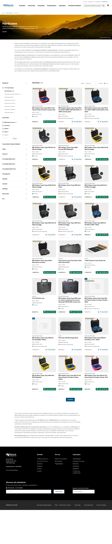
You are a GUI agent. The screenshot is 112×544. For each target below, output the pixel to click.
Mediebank (76, 468)
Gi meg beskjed (77, 121)
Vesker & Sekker (9, 13)
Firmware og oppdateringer (77, 472)
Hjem (3, 13)
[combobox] (94, 5)
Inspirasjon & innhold (78, 461)
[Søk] (103, 5)
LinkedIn (39, 471)
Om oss (85, 1)
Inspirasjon (62, 5)
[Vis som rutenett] (105, 83)
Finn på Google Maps (12, 470)
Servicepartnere (88, 505)
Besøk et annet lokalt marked (81, 488)
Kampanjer (41, 5)
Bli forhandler (58, 461)
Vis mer (15, 138)
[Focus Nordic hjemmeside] (8, 5)
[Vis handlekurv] (108, 6)
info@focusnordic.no (42, 459)
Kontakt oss (91, 1)
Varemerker (31, 5)
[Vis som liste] (107, 83)
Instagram (40, 464)
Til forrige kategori (9, 87)
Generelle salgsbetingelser (44, 505)
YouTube (39, 468)
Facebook (39, 466)
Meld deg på (59, 491)
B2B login (105, 1)
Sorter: (83, 83)
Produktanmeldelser (74, 5)
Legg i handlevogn (50, 121)
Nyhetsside (98, 1)
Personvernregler (101, 505)
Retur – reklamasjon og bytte (63, 505)
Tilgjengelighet (59, 464)
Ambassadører (51, 5)
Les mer (4, 31)
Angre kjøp (78, 505)
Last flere (70, 399)
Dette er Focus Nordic (61, 459)
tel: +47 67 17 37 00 (42, 461)
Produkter (22, 5)
